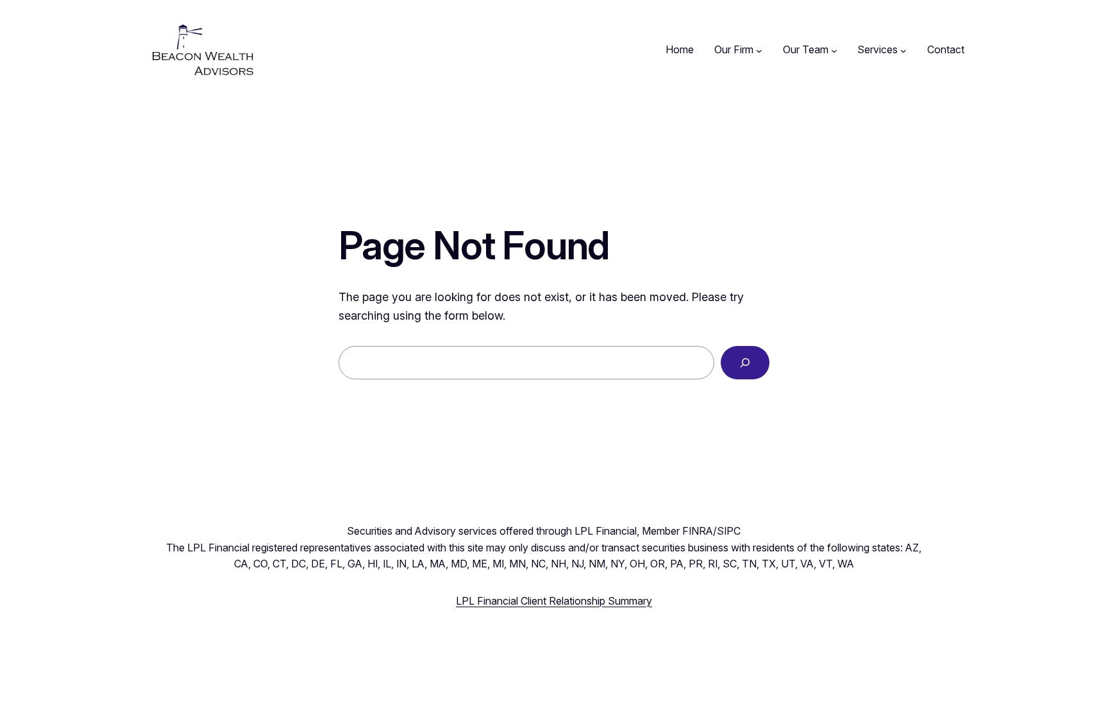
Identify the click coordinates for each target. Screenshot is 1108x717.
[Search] (745, 362)
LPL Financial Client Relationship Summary (554, 600)
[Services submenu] (903, 50)
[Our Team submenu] (834, 50)
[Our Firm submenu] (759, 50)
